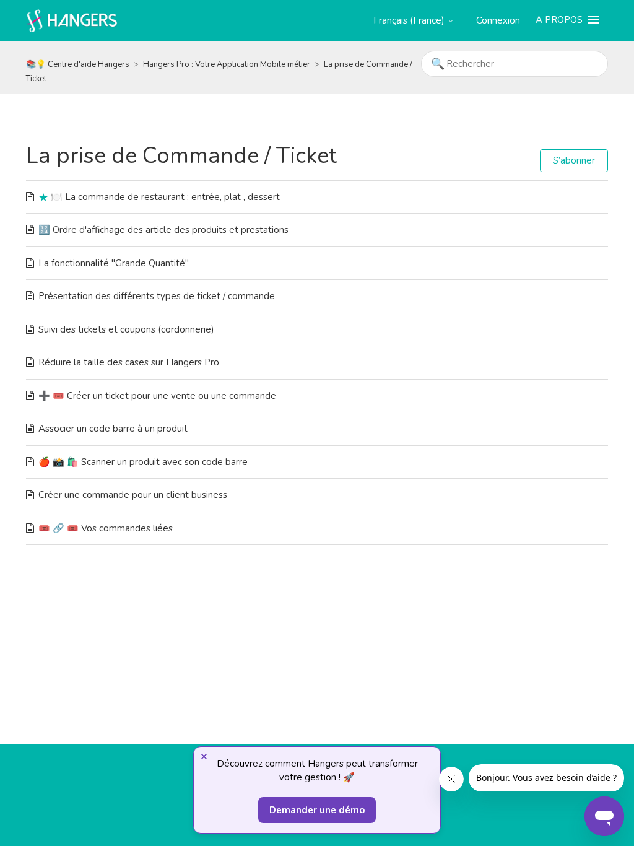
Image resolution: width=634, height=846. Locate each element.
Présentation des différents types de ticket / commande (156, 296)
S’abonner (574, 160)
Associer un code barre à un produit (113, 428)
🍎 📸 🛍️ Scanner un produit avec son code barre (143, 462)
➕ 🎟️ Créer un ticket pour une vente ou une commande (157, 396)
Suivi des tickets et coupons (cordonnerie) (126, 329)
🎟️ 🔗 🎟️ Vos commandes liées (105, 528)
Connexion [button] (498, 20)
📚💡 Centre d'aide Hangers (77, 64)
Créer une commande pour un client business (132, 495)
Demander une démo (317, 810)
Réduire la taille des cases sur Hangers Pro (128, 362)
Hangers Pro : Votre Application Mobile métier (226, 64)
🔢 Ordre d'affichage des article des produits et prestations (163, 230)
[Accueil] (72, 20)
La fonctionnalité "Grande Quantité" (113, 263)
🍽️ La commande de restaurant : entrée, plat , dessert (165, 197)
